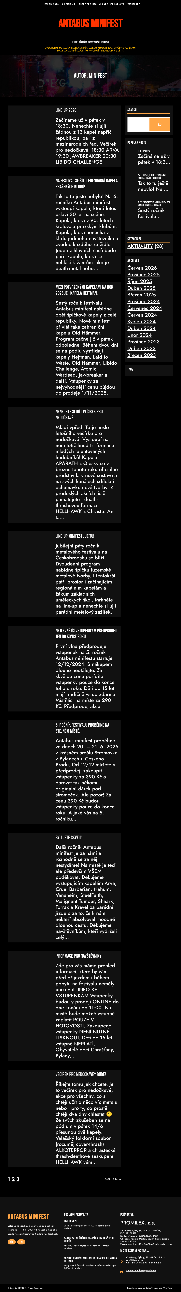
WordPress (167, 1288)
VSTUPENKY (134, 4)
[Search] (159, 124)
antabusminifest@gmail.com (141, 1270)
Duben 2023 (141, 348)
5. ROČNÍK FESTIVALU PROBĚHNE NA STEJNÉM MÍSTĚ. (82, 728)
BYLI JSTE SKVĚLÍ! (69, 838)
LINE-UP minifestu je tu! (75, 536)
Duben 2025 (141, 288)
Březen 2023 (141, 355)
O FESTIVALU (69, 4)
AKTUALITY (140, 246)
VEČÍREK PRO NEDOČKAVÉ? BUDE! (81, 1075)
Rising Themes (152, 1288)
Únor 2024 (139, 335)
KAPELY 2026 (52, 4)
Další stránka (113, 1179)
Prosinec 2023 (143, 341)
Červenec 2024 (144, 308)
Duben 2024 (141, 328)
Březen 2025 (141, 294)
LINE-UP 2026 (66, 111)
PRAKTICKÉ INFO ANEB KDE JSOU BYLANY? (101, 4)
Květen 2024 (141, 321)
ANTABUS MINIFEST (28, 1217)
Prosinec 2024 (143, 301)
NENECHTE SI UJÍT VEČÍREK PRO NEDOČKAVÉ (79, 415)
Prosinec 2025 (143, 274)
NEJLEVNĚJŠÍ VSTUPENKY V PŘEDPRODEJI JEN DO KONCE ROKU (86, 634)
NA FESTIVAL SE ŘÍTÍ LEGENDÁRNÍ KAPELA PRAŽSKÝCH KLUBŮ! (87, 184)
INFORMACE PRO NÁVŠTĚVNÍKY (78, 956)
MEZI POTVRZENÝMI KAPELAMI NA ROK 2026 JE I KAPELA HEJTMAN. (84, 290)
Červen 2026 (142, 267)
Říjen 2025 (139, 281)
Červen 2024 (142, 314)
